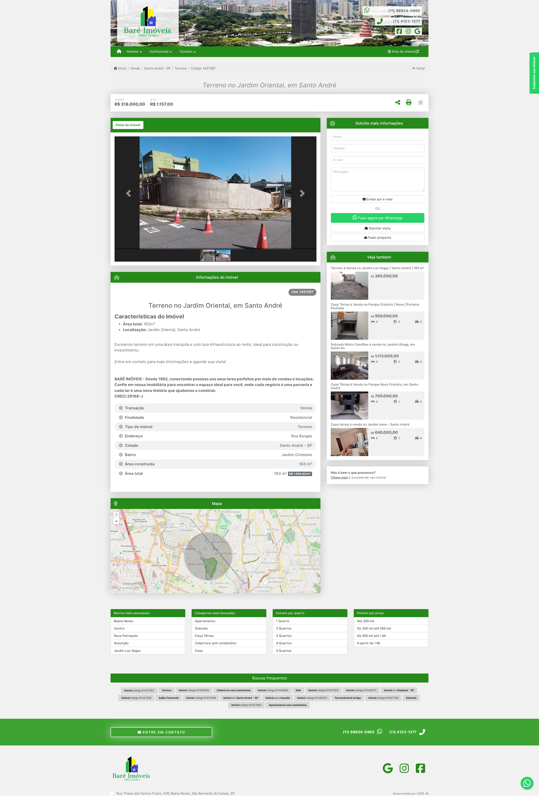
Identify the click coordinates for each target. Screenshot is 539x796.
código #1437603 (323, 690)
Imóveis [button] (132, 51)
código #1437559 (136, 697)
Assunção (121, 643)
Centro (119, 628)
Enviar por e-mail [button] (379, 199)
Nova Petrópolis (126, 636)
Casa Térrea (204, 636)
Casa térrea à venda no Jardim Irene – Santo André (370, 424)
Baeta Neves (123, 621)
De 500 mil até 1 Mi (371, 636)
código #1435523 (312, 697)
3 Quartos (284, 636)
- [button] (116, 521)
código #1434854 (273, 690)
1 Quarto (282, 621)
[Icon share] (399, 32)
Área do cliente (403, 51)
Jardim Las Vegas (127, 651)
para (278, 697)
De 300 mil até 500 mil (374, 628)
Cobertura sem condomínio (215, 643)
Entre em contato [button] (163, 732)
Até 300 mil (365, 621)
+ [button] (116, 514)
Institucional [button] (159, 51)
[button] (130, 193)
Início (121, 68)
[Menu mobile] (119, 52)
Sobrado (201, 628)
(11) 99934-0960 (404, 11)
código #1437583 (246, 705)
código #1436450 (194, 690)
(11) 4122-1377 (406, 21)
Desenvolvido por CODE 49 (410, 793)
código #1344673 (361, 690)
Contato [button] (186, 51)
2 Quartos (283, 628)
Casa (199, 651)
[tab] (128, 125)
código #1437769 (383, 697)
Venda (135, 68)
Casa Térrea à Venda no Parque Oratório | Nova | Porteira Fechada (375, 306)
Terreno (181, 68)
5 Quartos (283, 651)
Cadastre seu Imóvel (534, 73)
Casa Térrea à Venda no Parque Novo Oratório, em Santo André (374, 386)
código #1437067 (139, 690)
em (399, 690)
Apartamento (205, 621)
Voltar (420, 68)
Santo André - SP (157, 68)
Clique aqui (339, 477)
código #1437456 (201, 697)
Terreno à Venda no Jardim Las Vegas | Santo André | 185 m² (377, 268)
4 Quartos (284, 643)
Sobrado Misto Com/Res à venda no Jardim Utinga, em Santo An (373, 346)
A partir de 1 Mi (368, 643)
